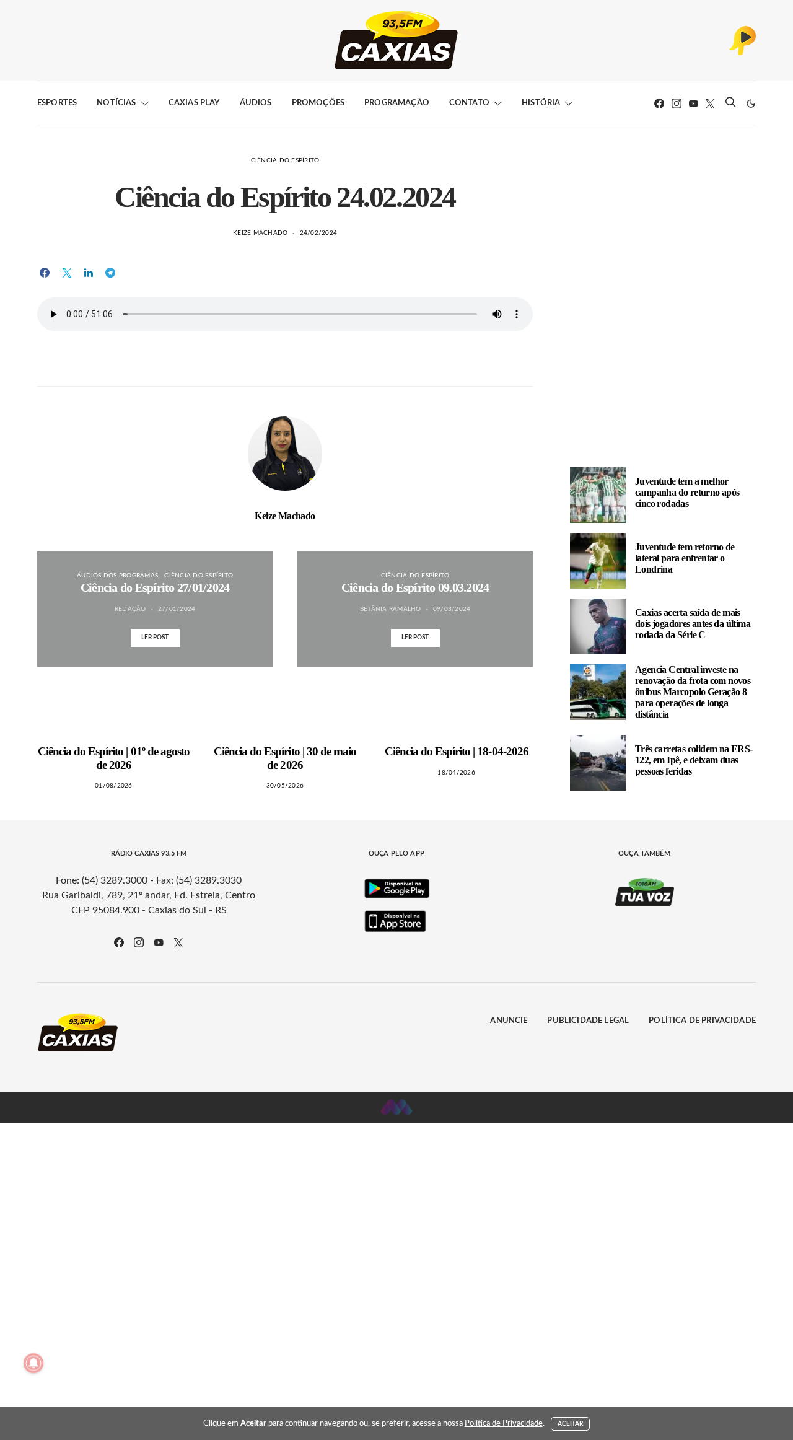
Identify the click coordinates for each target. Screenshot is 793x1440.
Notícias (116, 103)
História (541, 103)
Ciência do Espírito (285, 160)
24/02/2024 (319, 233)
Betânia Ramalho (390, 609)
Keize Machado (260, 233)
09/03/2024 (452, 609)
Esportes (57, 103)
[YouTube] (693, 103)
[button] (751, 103)
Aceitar (571, 1424)
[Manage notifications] (33, 1363)
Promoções (318, 103)
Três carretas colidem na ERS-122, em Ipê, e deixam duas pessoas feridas (694, 760)
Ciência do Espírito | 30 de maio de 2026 (285, 758)
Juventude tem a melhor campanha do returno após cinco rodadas (687, 492)
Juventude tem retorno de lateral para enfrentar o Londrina (685, 558)
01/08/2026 (114, 786)
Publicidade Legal (588, 1021)
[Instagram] (676, 103)
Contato (469, 103)
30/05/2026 (285, 786)
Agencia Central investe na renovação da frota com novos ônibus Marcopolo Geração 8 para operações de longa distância (692, 691)
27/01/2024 (177, 609)
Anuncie (508, 1021)
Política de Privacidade (702, 1021)
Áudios (256, 103)
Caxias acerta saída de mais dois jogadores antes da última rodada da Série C (692, 623)
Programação (396, 103)
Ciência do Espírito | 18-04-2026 (456, 751)
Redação (130, 609)
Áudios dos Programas (117, 576)
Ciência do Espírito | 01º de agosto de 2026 (114, 758)
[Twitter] (710, 103)
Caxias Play (194, 103)
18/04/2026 (456, 773)
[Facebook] (659, 103)
